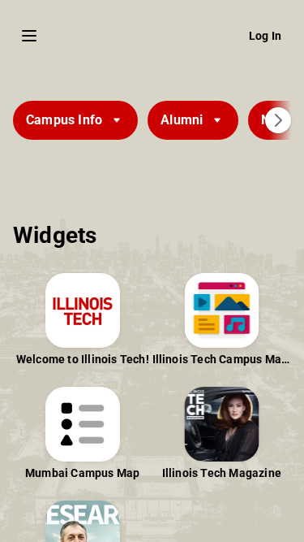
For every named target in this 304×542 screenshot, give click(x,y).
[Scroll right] (278, 120)
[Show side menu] (29, 36)
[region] (152, 303)
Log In (265, 35)
